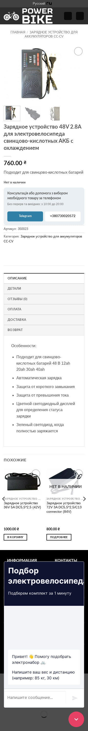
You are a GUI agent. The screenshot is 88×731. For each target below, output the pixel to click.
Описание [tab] (17, 278)
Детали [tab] (14, 288)
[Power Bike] (28, 16)
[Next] (76, 74)
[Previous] (11, 74)
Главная (18, 32)
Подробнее (59, 537)
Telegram (25, 216)
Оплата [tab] (15, 309)
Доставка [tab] (17, 319)
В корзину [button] (15, 537)
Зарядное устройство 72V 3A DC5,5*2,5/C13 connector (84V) (64, 507)
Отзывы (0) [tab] (18, 299)
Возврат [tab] (15, 330)
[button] (68, 16)
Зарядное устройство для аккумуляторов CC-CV (51, 34)
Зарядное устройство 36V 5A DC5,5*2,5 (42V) (22, 505)
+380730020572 (63, 216)
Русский (39, 3)
